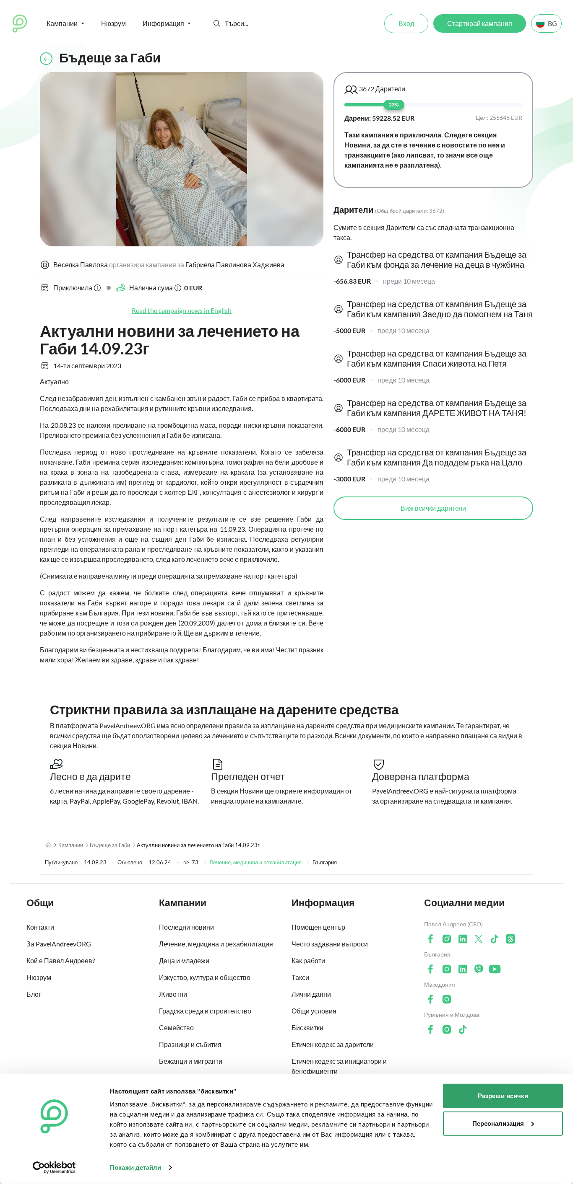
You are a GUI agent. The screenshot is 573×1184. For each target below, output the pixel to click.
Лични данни (311, 994)
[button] (217, 23)
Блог (33, 994)
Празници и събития (190, 1044)
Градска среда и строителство (205, 1011)
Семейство (176, 1027)
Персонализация (498, 1123)
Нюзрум (113, 23)
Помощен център (318, 927)
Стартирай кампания (479, 23)
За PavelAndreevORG (58, 944)
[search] (255, 23)
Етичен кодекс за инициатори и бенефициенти (339, 1066)
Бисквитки (307, 1027)
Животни (173, 994)
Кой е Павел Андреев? (60, 960)
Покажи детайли (135, 1167)
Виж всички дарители (433, 508)
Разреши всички (503, 1095)
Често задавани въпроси (330, 944)
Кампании (70, 845)
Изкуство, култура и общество (204, 977)
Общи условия (314, 1011)
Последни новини (186, 927)
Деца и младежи (184, 960)
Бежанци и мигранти (190, 1061)
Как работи (308, 960)
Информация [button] (163, 23)
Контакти (40, 927)
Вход (406, 23)
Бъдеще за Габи (110, 845)
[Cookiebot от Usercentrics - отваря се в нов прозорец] (54, 1167)
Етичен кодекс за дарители (333, 1044)
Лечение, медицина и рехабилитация (255, 862)
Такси (300, 977)
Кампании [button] (62, 23)
